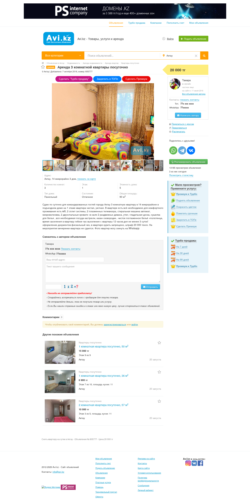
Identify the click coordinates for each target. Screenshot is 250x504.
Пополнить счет (175, 22)
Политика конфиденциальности (148, 479)
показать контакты (189, 99)
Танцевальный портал (106, 491)
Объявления (116, 22)
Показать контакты (70, 248)
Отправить (151, 286)
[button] (59, 165)
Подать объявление (105, 468)
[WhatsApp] (173, 150)
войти (134, 324)
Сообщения (143, 485)
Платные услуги (103, 482)
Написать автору (189, 115)
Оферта (99, 496)
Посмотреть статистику (181, 175)
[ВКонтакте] (191, 150)
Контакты (142, 463)
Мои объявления (198, 22)
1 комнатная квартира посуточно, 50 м (103, 346)
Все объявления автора (193, 93)
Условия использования (149, 472)
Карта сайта (144, 468)
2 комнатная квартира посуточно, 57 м (103, 405)
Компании (156, 22)
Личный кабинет (146, 490)
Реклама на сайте (146, 458)
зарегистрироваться (115, 324)
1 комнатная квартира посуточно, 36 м (103, 376)
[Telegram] (182, 150)
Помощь (99, 487)
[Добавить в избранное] (43, 67)
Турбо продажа (136, 22)
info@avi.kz (58, 471)
